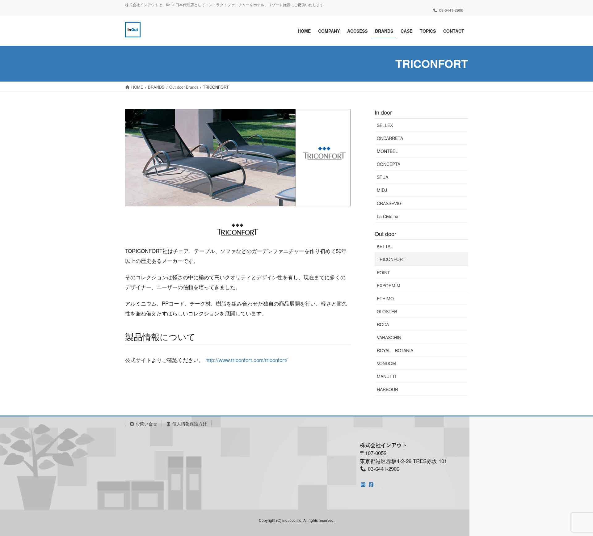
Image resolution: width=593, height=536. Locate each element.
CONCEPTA (388, 164)
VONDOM (386, 363)
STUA (382, 177)
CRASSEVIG (389, 203)
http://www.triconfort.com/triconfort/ (246, 360)
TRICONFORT (391, 259)
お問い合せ (145, 423)
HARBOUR (387, 389)
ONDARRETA (390, 138)
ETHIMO (385, 298)
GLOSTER (387, 311)
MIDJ (382, 190)
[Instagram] (363, 484)
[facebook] (371, 484)
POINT (383, 272)
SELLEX (385, 125)
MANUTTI (386, 376)
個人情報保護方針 (189, 423)
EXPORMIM (388, 285)
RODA (383, 324)
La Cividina (387, 216)
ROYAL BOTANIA (395, 350)
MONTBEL (387, 151)
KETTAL (385, 246)
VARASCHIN (389, 337)
